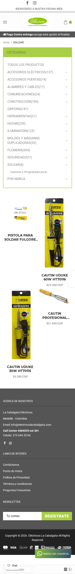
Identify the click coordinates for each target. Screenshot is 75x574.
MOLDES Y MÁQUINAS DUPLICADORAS (23, 140)
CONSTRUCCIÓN (23, 101)
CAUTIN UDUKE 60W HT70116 (55, 277)
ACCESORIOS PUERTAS (26, 79)
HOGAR (16, 123)
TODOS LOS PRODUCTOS (25, 65)
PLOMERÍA (18, 150)
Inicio (6, 42)
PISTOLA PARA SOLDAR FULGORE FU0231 (20, 237)
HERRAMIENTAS (22, 116)
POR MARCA (16, 179)
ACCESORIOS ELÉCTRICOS (30, 72)
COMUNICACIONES (23, 94)
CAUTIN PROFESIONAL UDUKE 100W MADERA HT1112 (55, 316)
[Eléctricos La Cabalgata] (37, 21)
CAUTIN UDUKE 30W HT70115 (20, 369)
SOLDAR (15, 165)
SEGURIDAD (19, 157)
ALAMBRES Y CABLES (26, 87)
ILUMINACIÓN (21, 131)
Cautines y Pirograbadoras (28, 172)
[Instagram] (35, 3)
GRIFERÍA (17, 109)
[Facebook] (27, 3)
